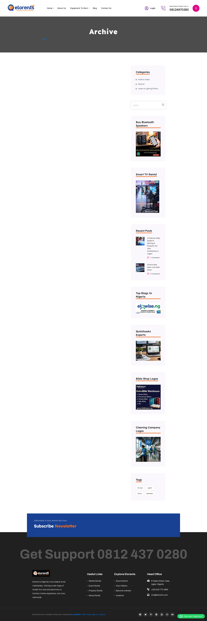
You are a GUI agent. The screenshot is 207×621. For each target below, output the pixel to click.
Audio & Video (144, 79)
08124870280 (179, 9)
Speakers (149, 493)
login (152, 8)
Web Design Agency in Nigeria (93, 614)
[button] (191, 616)
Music (140, 493)
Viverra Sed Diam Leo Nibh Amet (153, 267)
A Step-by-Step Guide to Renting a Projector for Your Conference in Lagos (153, 246)
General (141, 84)
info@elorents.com (159, 595)
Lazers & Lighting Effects (148, 88)
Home (44, 39)
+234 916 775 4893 (159, 590)
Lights (149, 488)
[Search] (161, 105)
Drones (140, 488)
